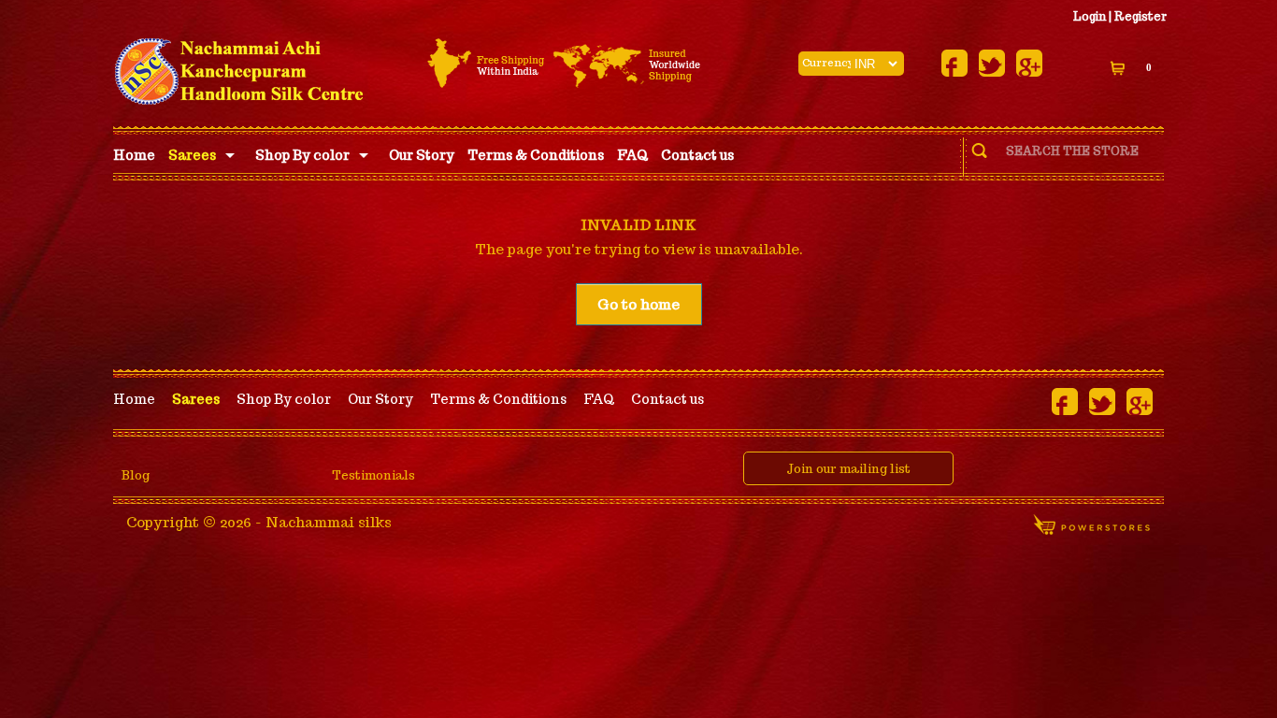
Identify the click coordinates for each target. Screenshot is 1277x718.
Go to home (638, 304)
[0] (1119, 68)
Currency (827, 62)
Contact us (697, 155)
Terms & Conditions (535, 155)
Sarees (192, 155)
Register (1140, 16)
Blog (136, 475)
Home (134, 155)
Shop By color (302, 155)
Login (1089, 16)
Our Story (421, 155)
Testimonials (373, 475)
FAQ (632, 155)
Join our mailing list (848, 469)
